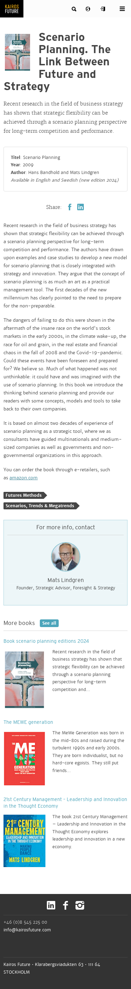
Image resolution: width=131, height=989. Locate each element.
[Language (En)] (88, 9)
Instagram (79, 905)
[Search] (74, 9)
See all (48, 623)
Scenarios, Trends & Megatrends (40, 506)
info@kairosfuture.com (27, 930)
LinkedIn (80, 207)
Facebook (69, 207)
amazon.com (23, 478)
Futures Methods (24, 495)
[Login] (103, 9)
